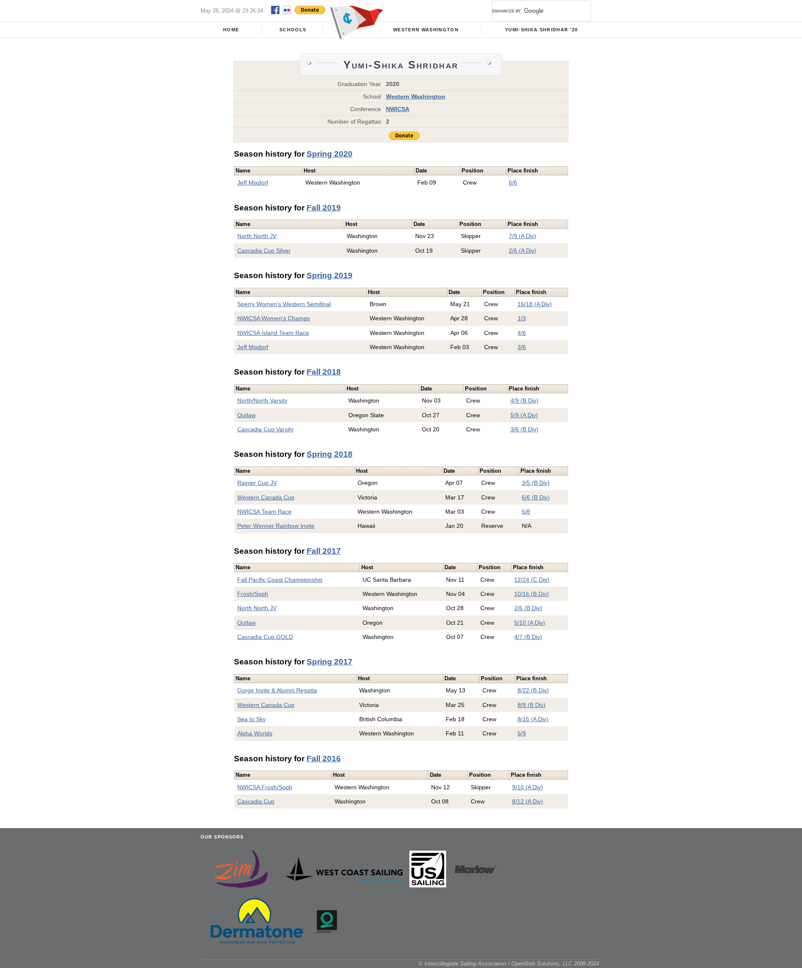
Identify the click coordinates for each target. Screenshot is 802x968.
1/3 (522, 318)
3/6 (522, 347)
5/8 (526, 511)
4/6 (522, 332)
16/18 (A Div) (535, 304)
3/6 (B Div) (524, 429)
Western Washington (426, 29)
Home (231, 29)
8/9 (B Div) (532, 705)
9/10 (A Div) (527, 787)
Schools (292, 29)
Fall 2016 (324, 758)
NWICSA (397, 109)
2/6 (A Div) (522, 250)
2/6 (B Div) (528, 608)
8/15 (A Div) (533, 719)
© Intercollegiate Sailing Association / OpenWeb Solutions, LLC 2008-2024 (509, 963)
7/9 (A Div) (522, 236)
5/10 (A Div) (529, 622)
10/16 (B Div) (531, 593)
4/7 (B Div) (528, 637)
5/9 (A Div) (524, 415)
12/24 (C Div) (531, 579)
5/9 (522, 733)
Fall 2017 (324, 551)
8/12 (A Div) (527, 801)
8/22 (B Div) (533, 690)
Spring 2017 (330, 661)
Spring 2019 (330, 275)
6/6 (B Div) (536, 497)
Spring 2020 (330, 154)
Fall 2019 (324, 207)
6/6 (513, 182)
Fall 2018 (324, 371)
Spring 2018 (330, 454)
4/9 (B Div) (524, 400)
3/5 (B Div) (536, 482)
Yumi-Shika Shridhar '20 (541, 29)
